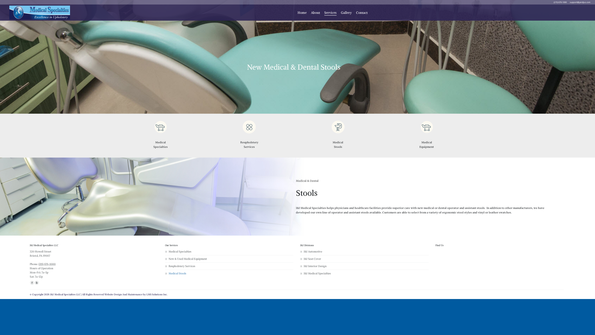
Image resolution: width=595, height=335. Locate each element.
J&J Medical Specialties (317, 273)
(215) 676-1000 (47, 264)
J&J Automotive (313, 251)
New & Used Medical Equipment (188, 259)
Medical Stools (177, 273)
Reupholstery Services (182, 266)
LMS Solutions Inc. (156, 294)
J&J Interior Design (315, 266)
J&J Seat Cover (312, 259)
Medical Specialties (180, 251)
